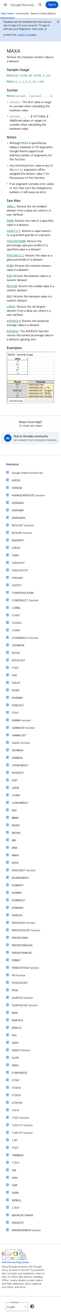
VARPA (15, 1192)
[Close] (58, 22)
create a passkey (26, 34)
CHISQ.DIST (18, 562)
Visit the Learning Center (15, 1262)
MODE (15, 862)
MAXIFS (16, 825)
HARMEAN (17, 757)
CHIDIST (16, 547)
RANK (15, 1012)
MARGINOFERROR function (26, 1230)
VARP (14, 1185)
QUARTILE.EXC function (25, 1005)
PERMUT (16, 960)
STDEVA (16, 1087)
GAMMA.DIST (19, 735)
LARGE (15, 787)
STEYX (15, 1110)
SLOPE (15, 1057)
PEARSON (17, 915)
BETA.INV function (22, 532)
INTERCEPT (18, 772)
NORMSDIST (18, 900)
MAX (14, 810)
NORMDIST (18, 885)
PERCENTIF (18, 1222)
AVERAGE (17, 487)
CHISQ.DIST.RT (20, 570)
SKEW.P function (21, 1050)
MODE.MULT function (23, 870)
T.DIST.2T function (22, 1125)
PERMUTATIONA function (25, 967)
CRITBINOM (18, 645)
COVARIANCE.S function (25, 637)
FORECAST (18, 705)
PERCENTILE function (23, 922)
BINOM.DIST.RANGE (22, 1215)
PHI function (18, 975)
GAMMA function (21, 720)
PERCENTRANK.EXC (22, 945)
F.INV (14, 675)
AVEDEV (16, 480)
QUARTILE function (22, 997)
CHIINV (15, 555)
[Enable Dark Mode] (32, 1306)
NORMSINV (18, 907)
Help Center (7, 13)
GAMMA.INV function (23, 727)
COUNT (16, 615)
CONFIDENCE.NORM (23, 592)
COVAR (16, 630)
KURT (15, 780)
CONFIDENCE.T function (25, 600)
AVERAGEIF (18, 510)
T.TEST (16, 1162)
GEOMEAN (17, 750)
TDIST (15, 1147)
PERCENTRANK (20, 937)
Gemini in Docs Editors (43, 13)
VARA (15, 1177)
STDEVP (16, 1095)
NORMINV (17, 892)
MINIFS (15, 855)
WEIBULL (16, 1200)
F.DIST (15, 667)
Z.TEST (16, 1207)
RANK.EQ (17, 1027)
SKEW (15, 1042)
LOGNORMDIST (20, 802)
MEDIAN (16, 832)
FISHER (15, 690)
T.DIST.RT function (22, 1132)
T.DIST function (20, 1117)
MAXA (15, 817)
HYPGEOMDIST (20, 765)
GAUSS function (21, 742)
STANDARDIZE (19, 1072)
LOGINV (16, 795)
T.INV (14, 1140)
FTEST (15, 712)
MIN (14, 840)
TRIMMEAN (17, 1155)
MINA (14, 847)
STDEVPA (17, 1102)
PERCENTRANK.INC (22, 952)
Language (14, 1302)
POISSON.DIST (20, 982)
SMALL (15, 1065)
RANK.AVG (17, 1020)
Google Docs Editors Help (23, 5)
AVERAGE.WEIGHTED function (28, 495)
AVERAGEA (18, 502)
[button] (5, 5)
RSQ (14, 1035)
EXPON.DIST (18, 660)
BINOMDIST (18, 540)
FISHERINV (17, 697)
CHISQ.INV (17, 577)
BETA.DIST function (23, 525)
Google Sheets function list (27, 472)
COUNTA (16, 622)
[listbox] (17, 1306)
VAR (14, 1170)
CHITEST (17, 585)
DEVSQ (16, 652)
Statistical (12, 464)
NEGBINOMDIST (20, 877)
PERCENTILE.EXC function (26, 930)
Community (22, 13)
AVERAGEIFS (18, 517)
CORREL (16, 607)
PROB (15, 990)
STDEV (15, 1080)
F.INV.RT (16, 682)
